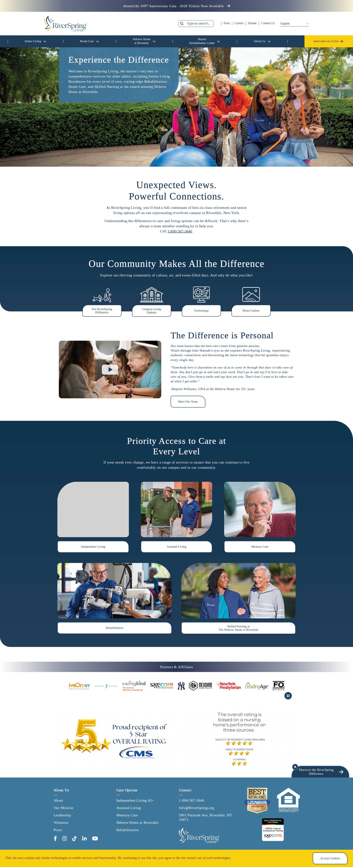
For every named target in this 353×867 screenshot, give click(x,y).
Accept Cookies (330, 858)
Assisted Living (128, 808)
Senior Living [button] (33, 41)
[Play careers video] (110, 369)
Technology (201, 310)
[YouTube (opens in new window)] (95, 838)
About (58, 800)
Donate (252, 23)
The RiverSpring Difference (102, 311)
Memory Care (127, 815)
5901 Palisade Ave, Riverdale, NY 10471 (205, 817)
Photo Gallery (251, 310)
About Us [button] (259, 41)
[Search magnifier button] (182, 23)
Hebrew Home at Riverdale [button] (141, 41)
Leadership (62, 815)
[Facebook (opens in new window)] (55, 838)
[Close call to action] (295, 767)
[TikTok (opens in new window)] (74, 838)
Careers (238, 23)
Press (227, 23)
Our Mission (63, 808)
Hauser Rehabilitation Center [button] (202, 41)
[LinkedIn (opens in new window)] (84, 838)
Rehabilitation (127, 830)
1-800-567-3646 (179, 231)
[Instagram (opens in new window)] (64, 838)
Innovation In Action (326, 41)
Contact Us (268, 23)
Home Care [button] (87, 41)
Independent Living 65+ (135, 800)
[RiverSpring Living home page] (199, 835)
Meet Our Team (188, 401)
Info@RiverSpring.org (196, 808)
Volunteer (61, 822)
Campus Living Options (151, 311)
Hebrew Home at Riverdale (137, 822)
